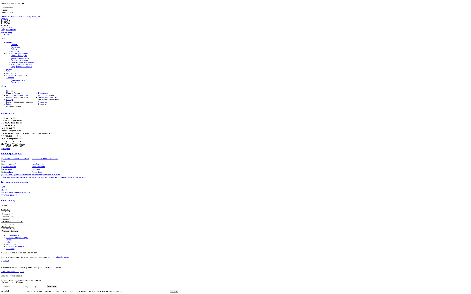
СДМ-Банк (36, 169)
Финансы (15, 51)
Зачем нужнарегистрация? (6, 33)
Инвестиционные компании (22, 62)
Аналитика (15, 47)
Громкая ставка (12, 235)
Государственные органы (21, 67)
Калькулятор (8, 200)
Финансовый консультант (16, 246)
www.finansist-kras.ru (60, 257)
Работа (9, 71)
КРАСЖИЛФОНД (9, 195)
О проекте (10, 78)
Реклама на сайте (18, 80)
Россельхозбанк (38, 167)
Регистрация (11, 30)
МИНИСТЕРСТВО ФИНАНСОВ (15, 192)
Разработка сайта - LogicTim (12, 272)
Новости (9, 42)
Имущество (11, 73)
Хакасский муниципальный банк (46, 175)
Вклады (9, 69)
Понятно (174, 291)
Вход (3, 30)
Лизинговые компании (20, 60)
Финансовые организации (17, 53)
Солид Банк (37, 172)
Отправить (52, 287)
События (14, 49)
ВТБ (33, 161)
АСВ (3, 187)
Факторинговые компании (22, 64)
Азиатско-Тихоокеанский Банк (45, 159)
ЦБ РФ (4, 190)
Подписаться (6, 27)
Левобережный (38, 164)
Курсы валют (8, 113)
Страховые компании (20, 58)
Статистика (15, 82)
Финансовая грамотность (16, 75)
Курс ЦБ (4, 19)
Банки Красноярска (19, 56)
